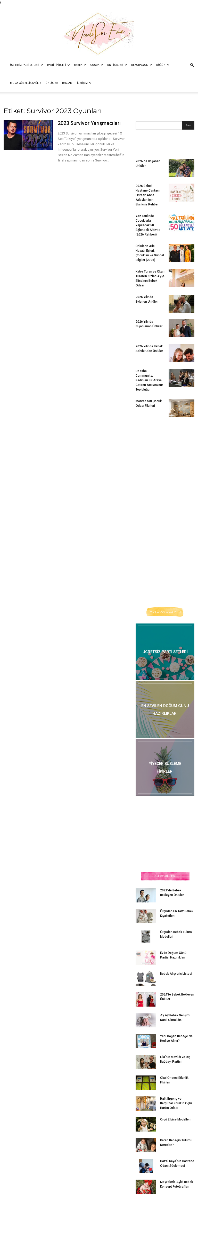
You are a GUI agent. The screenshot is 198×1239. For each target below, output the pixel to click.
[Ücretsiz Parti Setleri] (165, 651)
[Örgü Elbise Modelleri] (146, 1124)
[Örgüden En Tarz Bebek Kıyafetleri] (146, 916)
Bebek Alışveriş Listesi (176, 973)
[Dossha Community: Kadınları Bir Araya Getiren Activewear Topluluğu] (181, 378)
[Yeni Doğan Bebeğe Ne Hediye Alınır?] (146, 1041)
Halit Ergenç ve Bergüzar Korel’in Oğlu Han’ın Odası (176, 1103)
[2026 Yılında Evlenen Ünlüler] (181, 304)
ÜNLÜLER (51, 83)
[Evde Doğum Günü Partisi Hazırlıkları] (146, 958)
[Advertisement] (167, 455)
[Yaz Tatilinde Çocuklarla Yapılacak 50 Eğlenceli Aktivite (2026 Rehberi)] (181, 223)
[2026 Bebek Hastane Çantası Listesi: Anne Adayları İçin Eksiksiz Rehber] (181, 193)
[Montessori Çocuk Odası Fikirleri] (181, 408)
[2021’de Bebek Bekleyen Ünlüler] (146, 895)
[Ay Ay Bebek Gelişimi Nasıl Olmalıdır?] (146, 1020)
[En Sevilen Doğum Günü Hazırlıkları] (165, 709)
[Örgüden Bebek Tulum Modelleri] (146, 936)
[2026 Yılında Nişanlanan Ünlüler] (181, 328)
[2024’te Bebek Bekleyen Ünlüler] (146, 999)
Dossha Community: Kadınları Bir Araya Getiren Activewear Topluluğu (149, 380)
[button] (192, 65)
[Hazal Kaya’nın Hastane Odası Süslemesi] (146, 1166)
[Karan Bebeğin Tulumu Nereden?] (146, 1145)
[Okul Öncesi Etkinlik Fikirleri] (146, 1082)
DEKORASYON (139, 65)
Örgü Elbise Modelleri (175, 1119)
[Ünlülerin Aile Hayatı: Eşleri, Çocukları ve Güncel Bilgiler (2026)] (181, 253)
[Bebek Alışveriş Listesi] (146, 978)
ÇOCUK (94, 65)
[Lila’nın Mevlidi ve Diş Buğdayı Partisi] (146, 1062)
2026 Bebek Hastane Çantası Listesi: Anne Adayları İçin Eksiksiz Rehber (148, 195)
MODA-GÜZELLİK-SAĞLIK (25, 83)
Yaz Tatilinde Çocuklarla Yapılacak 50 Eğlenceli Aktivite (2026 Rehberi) (148, 225)
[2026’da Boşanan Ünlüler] (181, 168)
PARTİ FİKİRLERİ (56, 65)
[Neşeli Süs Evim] (99, 30)
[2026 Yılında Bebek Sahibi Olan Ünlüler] (181, 353)
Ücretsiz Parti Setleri (24, 65)
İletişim (82, 83)
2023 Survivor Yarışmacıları (89, 123)
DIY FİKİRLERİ (115, 65)
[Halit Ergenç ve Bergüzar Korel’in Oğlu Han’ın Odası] (146, 1103)
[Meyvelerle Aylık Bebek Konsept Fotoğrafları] (146, 1187)
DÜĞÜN (161, 65)
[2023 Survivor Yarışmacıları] (28, 135)
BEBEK (78, 65)
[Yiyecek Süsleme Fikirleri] (165, 767)
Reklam (67, 83)
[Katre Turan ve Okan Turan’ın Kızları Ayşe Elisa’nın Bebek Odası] (181, 278)
